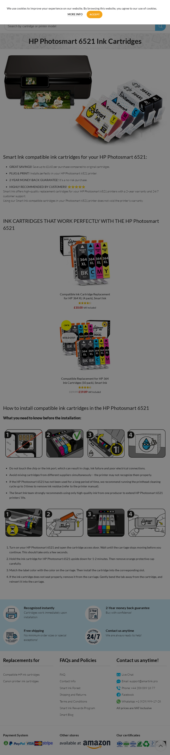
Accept (95, 14)
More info (75, 14)
